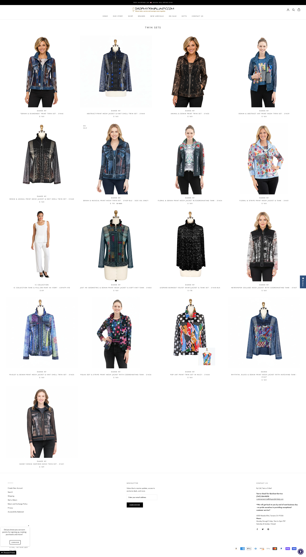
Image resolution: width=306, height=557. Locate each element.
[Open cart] (299, 9)
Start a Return (12, 500)
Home (105, 16)
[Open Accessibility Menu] (301, 552)
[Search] (293, 9)
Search (10, 492)
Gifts (184, 16)
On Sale (173, 16)
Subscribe (135, 505)
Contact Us (197, 16)
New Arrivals (157, 16)
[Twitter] (263, 529)
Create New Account (15, 488)
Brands (141, 16)
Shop (130, 16)
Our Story (118, 16)
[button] (18, 553)
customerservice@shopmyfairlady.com (269, 499)
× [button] (28, 525)
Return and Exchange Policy (17, 504)
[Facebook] (257, 529)
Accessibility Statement (16, 512)
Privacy (10, 508)
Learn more (15, 542)
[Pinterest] (268, 529)
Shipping (11, 496)
